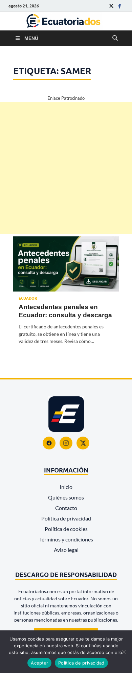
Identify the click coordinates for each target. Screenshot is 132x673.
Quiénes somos (66, 497)
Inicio (66, 487)
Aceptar (39, 663)
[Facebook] (49, 443)
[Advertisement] (66, 168)
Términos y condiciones (66, 539)
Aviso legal (66, 550)
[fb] (119, 6)
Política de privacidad (66, 518)
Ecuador (28, 298)
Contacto (66, 508)
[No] (123, 651)
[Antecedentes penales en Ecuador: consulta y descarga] (66, 264)
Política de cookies (66, 529)
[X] (82, 443)
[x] (111, 6)
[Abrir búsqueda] (115, 38)
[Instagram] (66, 443)
